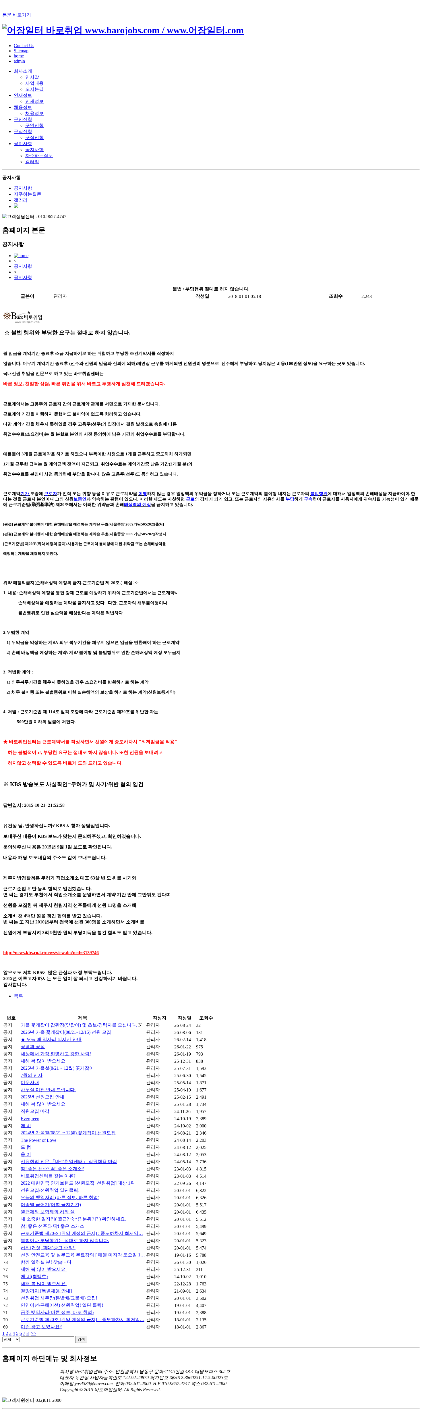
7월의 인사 (31, 1075)
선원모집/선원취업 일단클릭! (50, 1190)
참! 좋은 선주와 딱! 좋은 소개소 (52, 1226)
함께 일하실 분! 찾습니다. (47, 1262)
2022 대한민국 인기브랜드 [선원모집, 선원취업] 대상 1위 (78, 1183)
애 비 (26, 1125)
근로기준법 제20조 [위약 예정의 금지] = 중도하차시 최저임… (82, 1319)
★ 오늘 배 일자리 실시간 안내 (51, 1039)
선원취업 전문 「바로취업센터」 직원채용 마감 (69, 1161)
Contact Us (24, 45)
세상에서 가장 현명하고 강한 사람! (56, 1053)
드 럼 (26, 1147)
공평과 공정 (33, 1046)
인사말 (32, 77)
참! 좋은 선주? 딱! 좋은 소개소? (52, 1168)
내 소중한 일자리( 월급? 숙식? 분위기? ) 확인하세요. (73, 1218)
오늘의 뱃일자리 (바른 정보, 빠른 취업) (60, 1197)
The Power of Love (38, 1140)
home (19, 55)
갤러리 (32, 161)
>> (33, 1333)
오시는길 (34, 89)
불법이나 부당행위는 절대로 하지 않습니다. (65, 1240)
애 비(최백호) (34, 1276)
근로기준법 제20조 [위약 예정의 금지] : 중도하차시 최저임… (82, 1233)
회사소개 (23, 71)
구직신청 (23, 131)
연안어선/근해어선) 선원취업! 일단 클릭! (62, 1305)
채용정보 (23, 107)
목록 (18, 996)
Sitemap (21, 50)
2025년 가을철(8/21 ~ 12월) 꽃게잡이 (57, 1068)
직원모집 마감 (35, 1111)
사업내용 (34, 83)
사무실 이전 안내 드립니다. (48, 1089)
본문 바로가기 (16, 14)
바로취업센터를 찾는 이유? (48, 1175)
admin (19, 61)
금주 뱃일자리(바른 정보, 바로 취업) (57, 1312)
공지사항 (23, 143)
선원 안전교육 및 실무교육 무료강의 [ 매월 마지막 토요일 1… (83, 1254)
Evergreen (30, 1118)
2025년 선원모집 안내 (42, 1096)
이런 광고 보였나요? (41, 1326)
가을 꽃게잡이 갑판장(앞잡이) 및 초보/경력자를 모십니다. (79, 1025)
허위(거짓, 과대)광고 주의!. (48, 1247)
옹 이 (26, 1154)
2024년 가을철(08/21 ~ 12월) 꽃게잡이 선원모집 (68, 1132)
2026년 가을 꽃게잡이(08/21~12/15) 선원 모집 (66, 1032)
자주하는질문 (39, 155)
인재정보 (23, 95)
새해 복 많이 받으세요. (44, 1060)
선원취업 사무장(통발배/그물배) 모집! (59, 1297)
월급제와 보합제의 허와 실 (48, 1211)
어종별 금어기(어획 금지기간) (51, 1204)
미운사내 (30, 1082)
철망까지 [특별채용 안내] (46, 1290)
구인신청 (23, 119)
